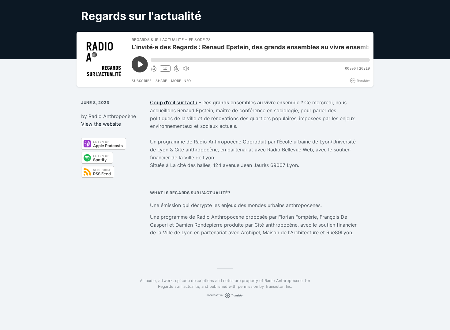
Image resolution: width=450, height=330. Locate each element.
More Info (181, 81)
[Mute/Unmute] (186, 68)
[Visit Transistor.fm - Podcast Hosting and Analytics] (360, 80)
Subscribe (142, 81)
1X (165, 68)
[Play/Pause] (103, 59)
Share (161, 81)
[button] (260, 60)
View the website (101, 124)
